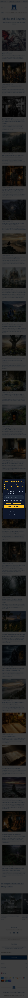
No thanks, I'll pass (14, 511)
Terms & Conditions (17, 503)
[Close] (23, 481)
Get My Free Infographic (14, 506)
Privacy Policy (8, 503)
